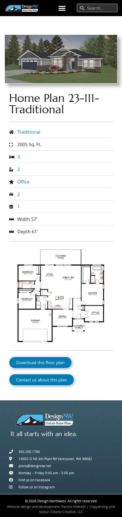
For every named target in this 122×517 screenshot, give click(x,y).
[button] (62, 8)
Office (23, 182)
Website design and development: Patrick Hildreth (46, 506)
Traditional (28, 132)
